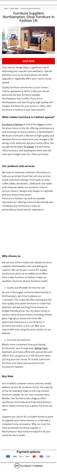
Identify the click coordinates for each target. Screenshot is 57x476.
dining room (41, 348)
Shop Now (28, 61)
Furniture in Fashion (12, 124)
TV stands (29, 147)
